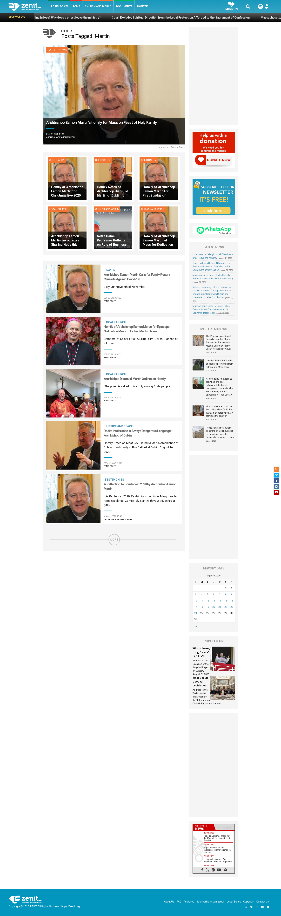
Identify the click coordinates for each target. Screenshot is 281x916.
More (114, 539)
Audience (189, 901)
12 (207, 600)
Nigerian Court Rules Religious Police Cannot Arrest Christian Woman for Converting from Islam (211, 309)
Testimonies (114, 479)
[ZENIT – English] (28, 6)
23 (231, 607)
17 (195, 607)
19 (207, 607)
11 (201, 600)
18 (201, 607)
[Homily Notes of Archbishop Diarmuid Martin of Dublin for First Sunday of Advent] (113, 178)
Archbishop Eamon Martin (60, 137)
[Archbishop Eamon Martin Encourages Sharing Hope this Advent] (67, 227)
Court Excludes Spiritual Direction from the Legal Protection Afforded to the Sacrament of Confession (97, 17)
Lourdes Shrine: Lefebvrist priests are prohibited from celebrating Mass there (219, 363)
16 (231, 600)
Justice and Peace (119, 426)
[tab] (203, 827)
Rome (76, 6)
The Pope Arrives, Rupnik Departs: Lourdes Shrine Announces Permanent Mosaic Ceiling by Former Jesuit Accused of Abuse (219, 342)
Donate (142, 6)
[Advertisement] (213, 76)
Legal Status (234, 901)
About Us (169, 901)
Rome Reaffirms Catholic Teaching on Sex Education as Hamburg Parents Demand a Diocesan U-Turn (220, 432)
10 (195, 600)
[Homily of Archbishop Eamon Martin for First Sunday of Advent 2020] (159, 178)
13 (213, 600)
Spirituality (57, 160)
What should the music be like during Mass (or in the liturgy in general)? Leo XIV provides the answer (219, 411)
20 (213, 607)
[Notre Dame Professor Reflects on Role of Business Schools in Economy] (113, 227)
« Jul (195, 626)
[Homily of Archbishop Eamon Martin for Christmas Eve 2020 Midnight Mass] (67, 178)
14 (219, 600)
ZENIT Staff (110, 301)
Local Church (58, 209)
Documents (124, 6)
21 (219, 607)
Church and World (98, 6)
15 (225, 600)
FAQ (179, 901)
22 (225, 607)
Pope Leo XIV (59, 6)
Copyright (248, 901)
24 (195, 613)
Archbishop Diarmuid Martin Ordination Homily (135, 379)
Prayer (110, 270)
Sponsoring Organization (210, 901)
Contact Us (262, 901)
